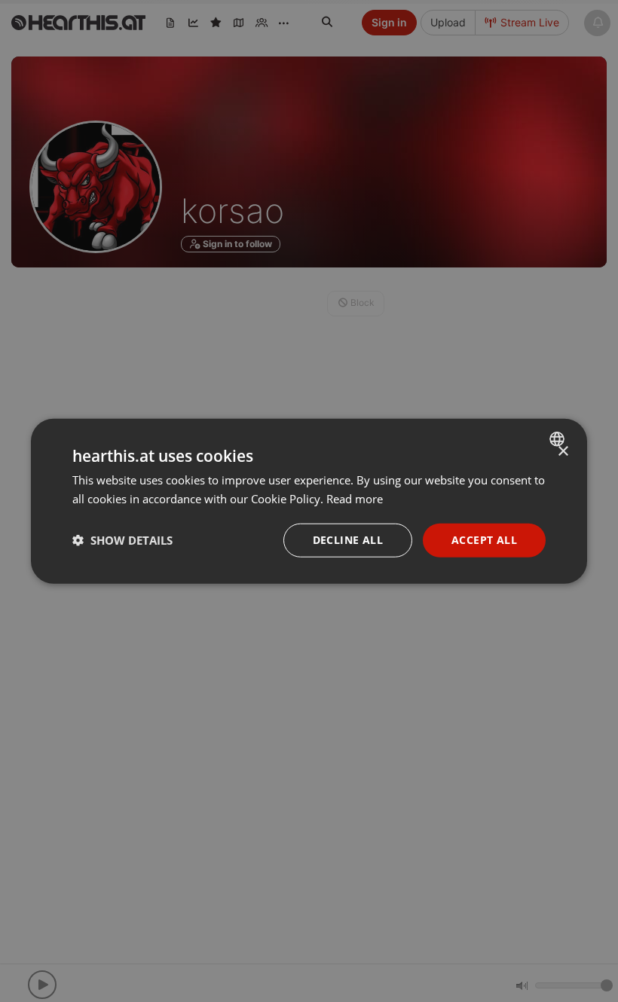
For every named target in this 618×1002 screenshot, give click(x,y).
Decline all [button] (348, 540)
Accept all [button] (484, 540)
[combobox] (558, 439)
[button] (122, 540)
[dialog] (309, 501)
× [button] (562, 451)
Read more (354, 498)
